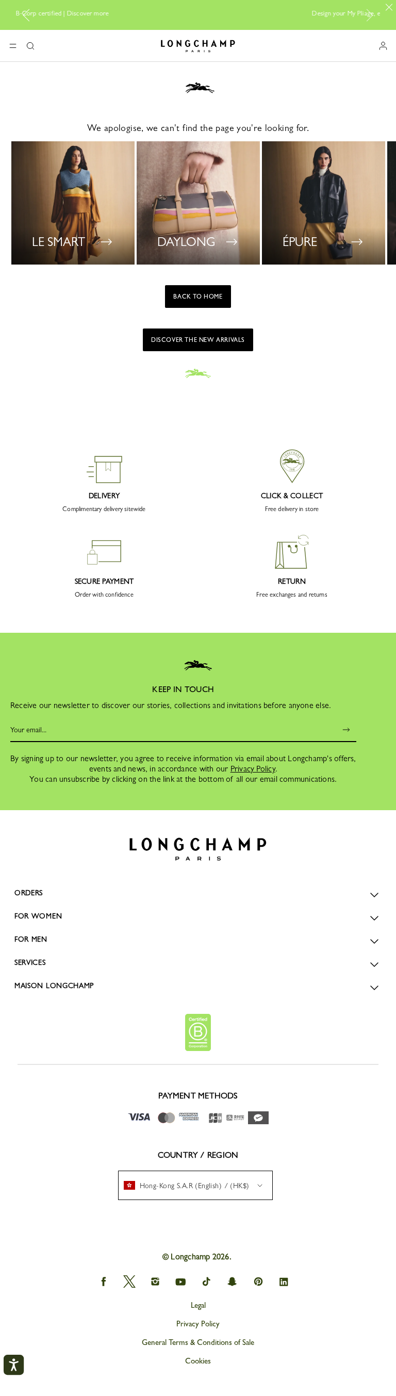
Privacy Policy (252, 769)
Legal (198, 1305)
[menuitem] (195, 1185)
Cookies (198, 1361)
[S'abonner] (339, 729)
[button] (30, 46)
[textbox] (192, 1185)
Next (367, 15)
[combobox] (195, 1185)
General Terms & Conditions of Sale (198, 1342)
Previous (30, 15)
